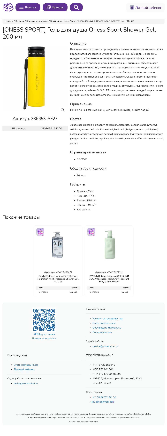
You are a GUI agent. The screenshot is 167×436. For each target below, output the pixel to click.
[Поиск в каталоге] (76, 7)
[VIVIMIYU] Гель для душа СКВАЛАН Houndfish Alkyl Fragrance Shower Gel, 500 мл (58, 279)
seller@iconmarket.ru (26, 383)
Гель (73, 21)
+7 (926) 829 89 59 (104, 397)
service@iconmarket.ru (105, 346)
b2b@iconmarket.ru (103, 402)
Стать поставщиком (26, 365)
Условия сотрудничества (107, 318)
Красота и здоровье (37, 21)
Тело (66, 21)
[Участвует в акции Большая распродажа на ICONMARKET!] (40, 231)
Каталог (19, 21)
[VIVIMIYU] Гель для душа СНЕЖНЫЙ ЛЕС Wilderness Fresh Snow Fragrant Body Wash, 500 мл (109, 279)
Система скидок (102, 332)
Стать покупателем (103, 323)
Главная (9, 21)
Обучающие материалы (106, 327)
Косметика (56, 21)
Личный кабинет (24, 369)
